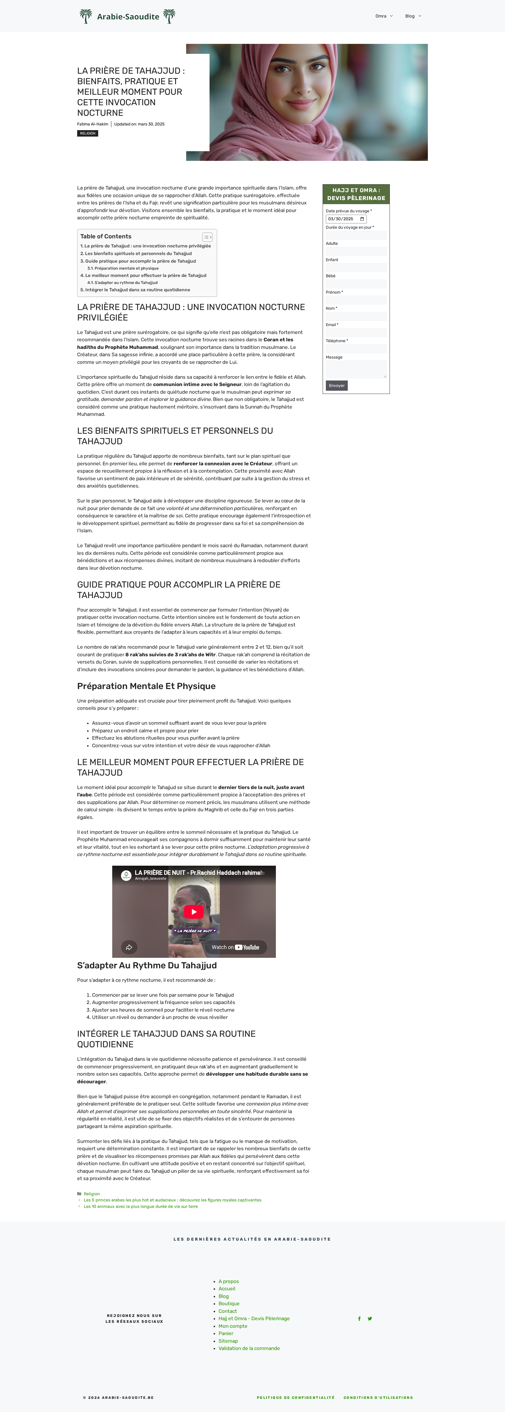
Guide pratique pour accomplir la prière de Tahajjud (140, 261)
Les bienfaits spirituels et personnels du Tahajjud (138, 253)
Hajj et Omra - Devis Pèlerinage (254, 1318)
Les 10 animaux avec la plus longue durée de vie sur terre (141, 1206)
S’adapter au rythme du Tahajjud (126, 282)
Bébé (330, 275)
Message (334, 357)
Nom (331, 308)
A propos (229, 1281)
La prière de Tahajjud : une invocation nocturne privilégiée (147, 246)
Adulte (332, 243)
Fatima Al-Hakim (92, 124)
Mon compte (233, 1326)
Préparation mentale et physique (127, 268)
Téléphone (337, 340)
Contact (228, 1311)
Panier (226, 1333)
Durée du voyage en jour (350, 227)
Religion (87, 133)
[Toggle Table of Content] (204, 237)
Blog (410, 16)
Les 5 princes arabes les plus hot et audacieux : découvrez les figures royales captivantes (172, 1200)
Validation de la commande (249, 1348)
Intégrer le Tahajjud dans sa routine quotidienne (137, 289)
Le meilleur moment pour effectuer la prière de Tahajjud (145, 275)
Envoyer (337, 385)
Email (332, 324)
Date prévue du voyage (349, 211)
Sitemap (228, 1341)
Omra (381, 16)
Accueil (227, 1289)
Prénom (334, 292)
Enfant (332, 259)
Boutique (229, 1303)
